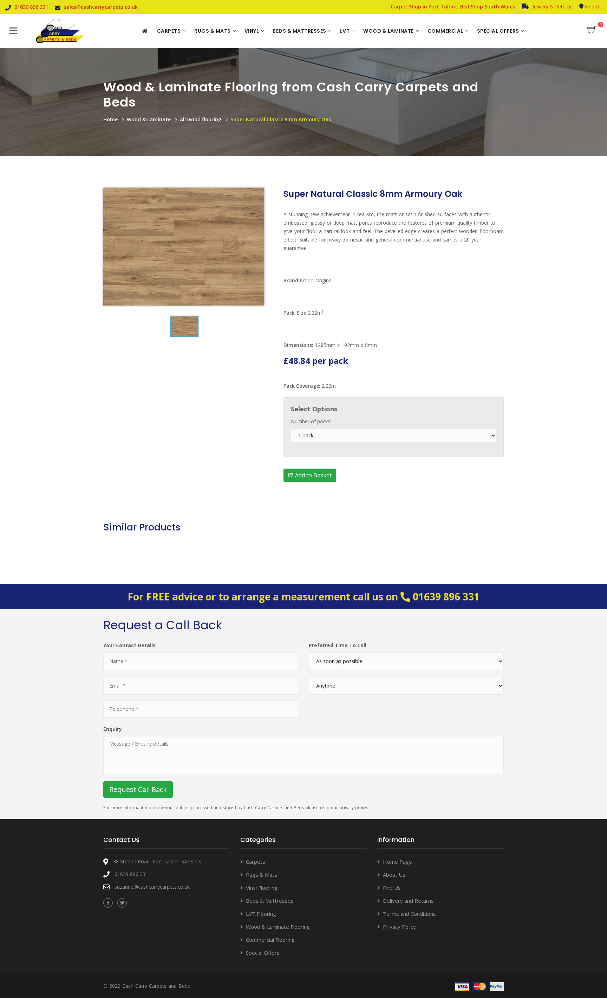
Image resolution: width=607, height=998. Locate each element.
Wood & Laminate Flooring (278, 926)
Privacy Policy (399, 926)
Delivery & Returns (551, 6)
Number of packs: (311, 421)
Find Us (592, 6)
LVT (345, 30)
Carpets (169, 30)
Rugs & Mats (212, 30)
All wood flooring (200, 119)
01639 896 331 (446, 596)
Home (110, 119)
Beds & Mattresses (299, 30)
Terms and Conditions (409, 913)
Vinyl (251, 30)
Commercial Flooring (270, 939)
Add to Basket (313, 475)
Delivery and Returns (408, 900)
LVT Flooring (261, 913)
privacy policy (353, 808)
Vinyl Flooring (262, 887)
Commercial (445, 30)
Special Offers (498, 30)
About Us (394, 874)
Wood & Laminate (388, 30)
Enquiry (112, 729)
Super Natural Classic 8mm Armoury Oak (280, 119)
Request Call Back (138, 789)
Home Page (397, 861)
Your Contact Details (129, 645)
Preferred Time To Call (337, 645)
